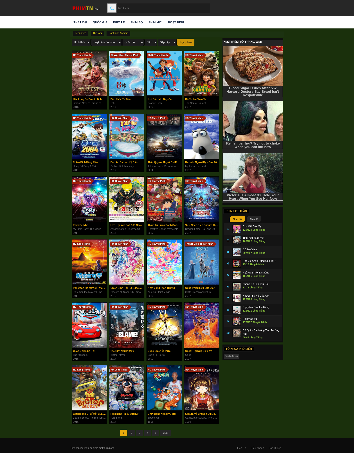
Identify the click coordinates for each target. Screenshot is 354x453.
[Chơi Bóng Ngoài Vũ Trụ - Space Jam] (164, 387)
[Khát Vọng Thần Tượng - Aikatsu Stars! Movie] (164, 262)
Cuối (165, 433)
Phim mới (155, 22)
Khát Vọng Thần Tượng (161, 288)
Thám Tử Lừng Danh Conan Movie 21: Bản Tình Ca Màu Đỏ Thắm (165, 225)
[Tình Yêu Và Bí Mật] (237, 240)
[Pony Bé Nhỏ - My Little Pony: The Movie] (89, 199)
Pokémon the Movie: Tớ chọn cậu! (90, 288)
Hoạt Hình (176, 22)
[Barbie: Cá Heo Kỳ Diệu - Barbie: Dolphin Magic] (126, 136)
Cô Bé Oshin (250, 249)
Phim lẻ (119, 22)
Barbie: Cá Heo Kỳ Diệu (124, 162)
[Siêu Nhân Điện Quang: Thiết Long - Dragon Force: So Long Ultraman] (201, 199)
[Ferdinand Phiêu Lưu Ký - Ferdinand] (126, 387)
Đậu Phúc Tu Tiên (120, 99)
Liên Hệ (241, 448)
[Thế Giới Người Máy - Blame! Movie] (126, 325)
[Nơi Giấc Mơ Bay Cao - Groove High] (164, 73)
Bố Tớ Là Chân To (195, 99)
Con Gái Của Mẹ (252, 226)
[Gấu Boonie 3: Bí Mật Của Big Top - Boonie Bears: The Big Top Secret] (89, 387)
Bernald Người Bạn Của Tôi (201, 162)
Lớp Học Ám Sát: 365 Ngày (126, 225)
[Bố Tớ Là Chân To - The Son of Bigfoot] (201, 73)
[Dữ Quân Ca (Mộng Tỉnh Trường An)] (237, 333)
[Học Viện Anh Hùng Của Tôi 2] (237, 263)
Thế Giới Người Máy (122, 351)
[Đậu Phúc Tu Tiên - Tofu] (126, 73)
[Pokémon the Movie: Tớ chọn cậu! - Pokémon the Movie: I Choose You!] (89, 262)
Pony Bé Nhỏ (80, 225)
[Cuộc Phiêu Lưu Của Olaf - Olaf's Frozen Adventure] (201, 262)
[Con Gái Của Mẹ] (237, 229)
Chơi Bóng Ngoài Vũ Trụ (162, 413)
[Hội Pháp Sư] (237, 321)
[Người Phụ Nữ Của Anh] (237, 298)
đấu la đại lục (231, 356)
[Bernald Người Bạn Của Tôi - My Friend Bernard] (201, 136)
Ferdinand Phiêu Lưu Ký (124, 413)
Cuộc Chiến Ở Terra (159, 351)
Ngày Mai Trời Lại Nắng (256, 307)
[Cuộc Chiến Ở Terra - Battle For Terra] (164, 325)
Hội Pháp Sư (250, 318)
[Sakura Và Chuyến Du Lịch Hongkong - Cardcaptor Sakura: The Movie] (201, 387)
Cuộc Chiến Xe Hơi (84, 351)
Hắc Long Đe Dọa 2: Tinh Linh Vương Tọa (90, 99)
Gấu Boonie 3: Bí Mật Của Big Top (90, 413)
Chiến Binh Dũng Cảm (86, 162)
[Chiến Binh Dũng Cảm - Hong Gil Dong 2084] (89, 136)
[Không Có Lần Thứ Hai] (237, 286)
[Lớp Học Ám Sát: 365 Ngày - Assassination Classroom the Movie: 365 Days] (126, 199)
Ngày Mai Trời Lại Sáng (256, 272)
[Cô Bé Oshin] (237, 252)
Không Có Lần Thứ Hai (256, 284)
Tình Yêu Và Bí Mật (253, 237)
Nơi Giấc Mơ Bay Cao (160, 99)
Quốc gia (100, 22)
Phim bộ (136, 22)
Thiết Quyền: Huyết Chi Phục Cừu (165, 162)
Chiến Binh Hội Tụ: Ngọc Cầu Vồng (127, 288)
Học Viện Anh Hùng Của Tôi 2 (259, 261)
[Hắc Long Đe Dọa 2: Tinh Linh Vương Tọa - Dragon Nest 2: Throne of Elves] (89, 73)
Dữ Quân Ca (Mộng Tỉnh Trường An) (261, 332)
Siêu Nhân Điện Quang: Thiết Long (202, 225)
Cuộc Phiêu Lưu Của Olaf (199, 288)
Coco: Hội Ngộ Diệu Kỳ (198, 351)
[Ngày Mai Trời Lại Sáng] (237, 275)
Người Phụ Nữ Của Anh (256, 295)
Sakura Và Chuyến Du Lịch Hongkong (202, 413)
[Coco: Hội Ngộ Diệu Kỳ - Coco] (201, 325)
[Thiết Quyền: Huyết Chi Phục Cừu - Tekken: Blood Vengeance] (164, 136)
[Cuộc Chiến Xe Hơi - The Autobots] (89, 325)
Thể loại (80, 22)
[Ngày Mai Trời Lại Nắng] (237, 310)
